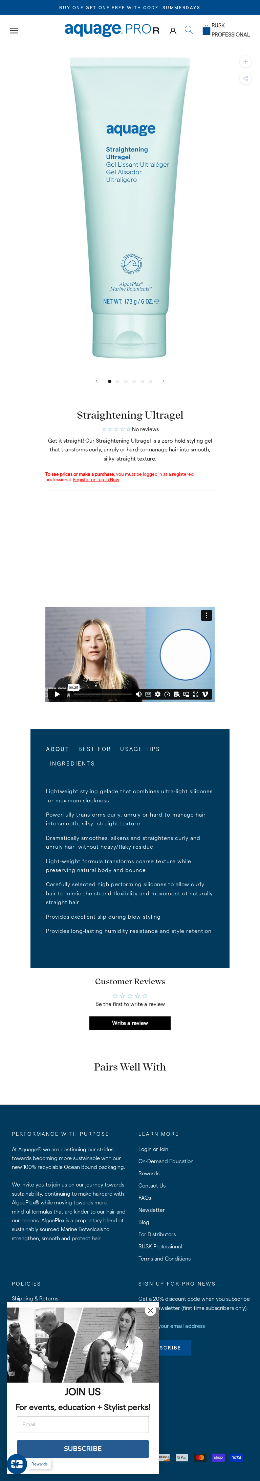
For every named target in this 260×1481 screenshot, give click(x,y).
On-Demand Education (166, 1161)
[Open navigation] (14, 30)
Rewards (148, 1173)
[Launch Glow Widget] (17, 1464)
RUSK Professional (160, 1246)
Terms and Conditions (164, 1259)
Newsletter (151, 1210)
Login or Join (153, 1149)
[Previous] (96, 381)
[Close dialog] (150, 1310)
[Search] (189, 30)
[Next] (163, 381)
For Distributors (157, 1234)
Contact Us (152, 1186)
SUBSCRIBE (83, 1448)
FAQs (144, 1198)
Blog (143, 1222)
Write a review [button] (130, 1023)
